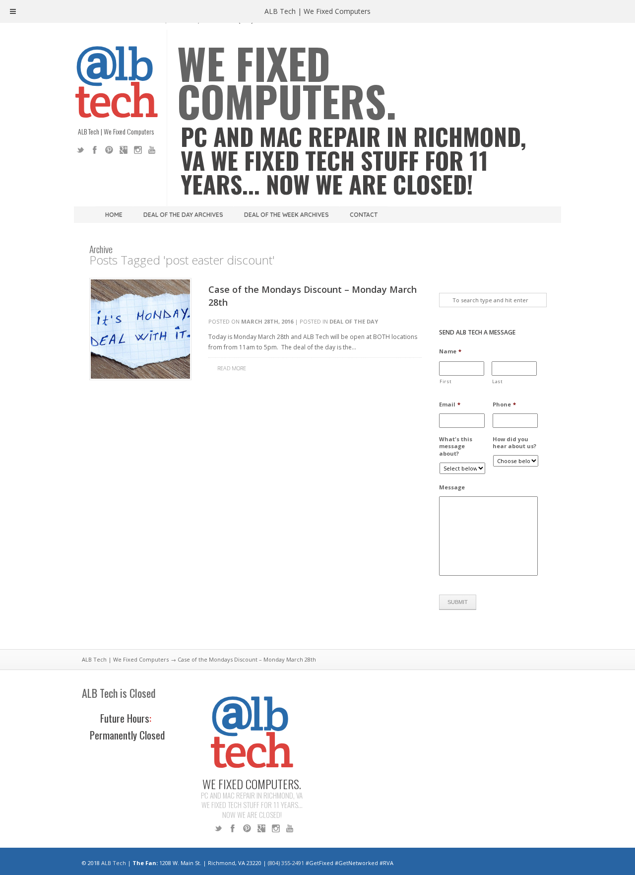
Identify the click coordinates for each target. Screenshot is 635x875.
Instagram (138, 150)
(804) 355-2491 (286, 863)
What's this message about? (455, 446)
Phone (504, 404)
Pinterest (109, 150)
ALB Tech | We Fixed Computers (125, 659)
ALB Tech (113, 863)
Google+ (123, 150)
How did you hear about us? (514, 443)
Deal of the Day (353, 321)
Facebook (95, 150)
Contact (364, 214)
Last (497, 381)
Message (452, 487)
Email (449, 404)
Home (114, 214)
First (445, 381)
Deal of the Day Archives (183, 214)
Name (450, 351)
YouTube (152, 150)
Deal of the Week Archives (286, 214)
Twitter (80, 150)
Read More (231, 368)
